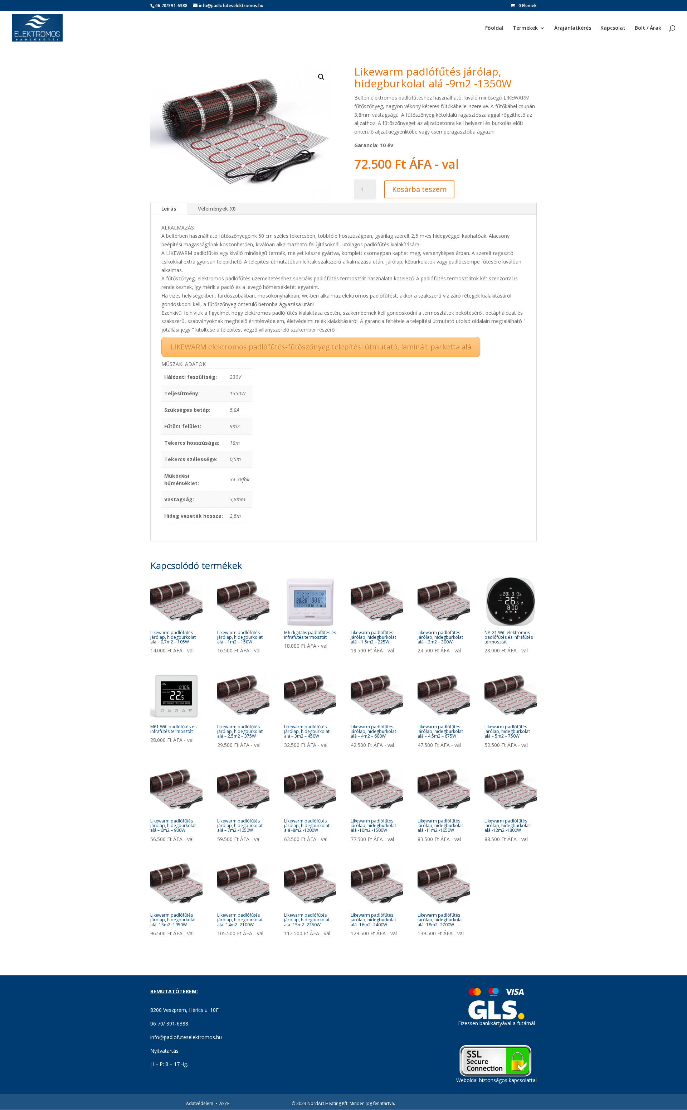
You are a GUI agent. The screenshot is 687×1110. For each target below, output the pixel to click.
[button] (321, 77)
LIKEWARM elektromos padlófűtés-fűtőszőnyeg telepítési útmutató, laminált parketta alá (320, 347)
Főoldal (494, 28)
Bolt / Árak (648, 28)
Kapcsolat (612, 28)
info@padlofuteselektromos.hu (186, 1037)
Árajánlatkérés (572, 28)
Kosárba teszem (419, 189)
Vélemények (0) (216, 208)
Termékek (525, 28)
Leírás (168, 208)
